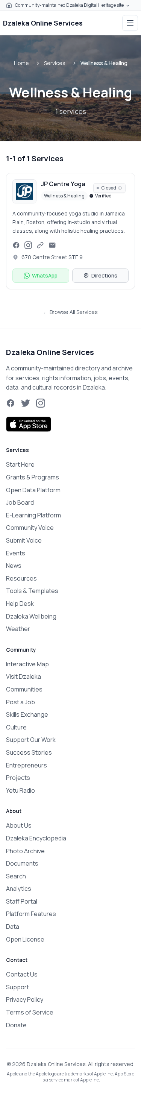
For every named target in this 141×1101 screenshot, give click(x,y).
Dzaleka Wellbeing (31, 616)
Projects (18, 777)
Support (17, 987)
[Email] (52, 245)
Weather (18, 629)
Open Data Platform (33, 490)
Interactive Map (27, 664)
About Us (19, 825)
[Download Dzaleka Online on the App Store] (28, 424)
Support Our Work (31, 740)
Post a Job (20, 702)
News (13, 565)
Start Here (20, 464)
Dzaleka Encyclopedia (36, 838)
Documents (22, 863)
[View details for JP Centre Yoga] (70, 230)
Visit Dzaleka (23, 676)
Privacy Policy (24, 999)
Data (12, 926)
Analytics (18, 888)
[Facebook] (16, 245)
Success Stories (29, 752)
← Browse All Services (70, 311)
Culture (16, 727)
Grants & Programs (32, 477)
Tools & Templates (32, 591)
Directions (104, 275)
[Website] (40, 245)
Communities (24, 689)
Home (21, 63)
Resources (21, 578)
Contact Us (22, 974)
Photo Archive (25, 851)
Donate (16, 1025)
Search (16, 876)
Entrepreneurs (26, 765)
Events (15, 553)
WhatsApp (45, 275)
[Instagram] (28, 245)
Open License (25, 939)
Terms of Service (29, 1012)
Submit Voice (24, 540)
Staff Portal (21, 901)
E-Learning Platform (33, 515)
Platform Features (31, 914)
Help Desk (20, 603)
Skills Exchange (27, 714)
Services (54, 63)
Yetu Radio (20, 790)
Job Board (20, 502)
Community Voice (30, 527)
